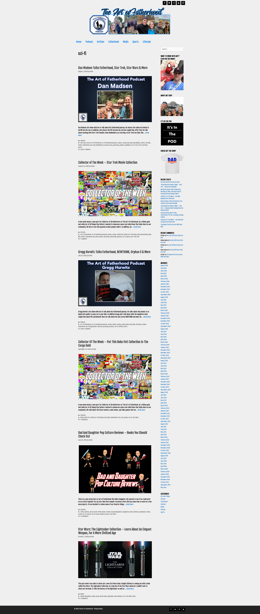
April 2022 (164, 403)
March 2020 (164, 469)
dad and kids (144, 234)
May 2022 (163, 400)
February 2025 (165, 313)
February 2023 (165, 376)
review (148, 512)
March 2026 (164, 279)
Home (78, 41)
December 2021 (165, 413)
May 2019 (163, 487)
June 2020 (164, 461)
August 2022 (164, 392)
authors (86, 512)
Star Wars (145, 145)
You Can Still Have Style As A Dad (170, 182)
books (114, 324)
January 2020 (165, 474)
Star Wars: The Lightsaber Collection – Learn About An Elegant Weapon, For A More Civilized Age (114, 531)
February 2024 (165, 345)
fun (91, 145)
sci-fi (132, 145)
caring (124, 143)
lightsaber (110, 596)
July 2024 (163, 331)
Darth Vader (103, 596)
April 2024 (164, 339)
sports (107, 514)
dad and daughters (116, 512)
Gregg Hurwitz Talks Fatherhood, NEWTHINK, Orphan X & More (114, 252)
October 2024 (165, 324)
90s (84, 143)
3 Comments (84, 420)
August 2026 (164, 265)
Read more (137, 227)
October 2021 (165, 419)
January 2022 (165, 411)
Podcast (89, 41)
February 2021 (165, 440)
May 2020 (163, 464)
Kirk (97, 237)
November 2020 (165, 448)
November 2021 (165, 416)
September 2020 (166, 453)
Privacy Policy (98, 609)
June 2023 (164, 366)
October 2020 (165, 450)
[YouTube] (178, 3)
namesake (142, 512)
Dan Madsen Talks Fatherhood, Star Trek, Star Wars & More (113, 68)
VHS (138, 237)
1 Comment (83, 239)
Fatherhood (113, 41)
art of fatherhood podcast (109, 143)
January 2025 (165, 316)
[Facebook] (165, 3)
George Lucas (108, 145)
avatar (92, 512)
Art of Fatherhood (95, 143)
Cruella (108, 512)
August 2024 (164, 329)
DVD (79, 237)
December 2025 (165, 287)
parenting (116, 145)
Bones (110, 234)
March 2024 (164, 342)
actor (88, 143)
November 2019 (165, 479)
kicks (131, 512)
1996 (82, 512)
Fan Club (147, 143)
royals (80, 514)
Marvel (100, 326)
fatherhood (86, 145)
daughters (126, 512)
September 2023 (166, 358)
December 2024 (165, 318)
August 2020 (164, 456)
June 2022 (164, 397)
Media (125, 41)
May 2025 (163, 305)
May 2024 (163, 337)
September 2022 (165, 390)
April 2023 (164, 371)
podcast (122, 145)
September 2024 (166, 326)
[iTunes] (183, 3)
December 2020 (165, 445)
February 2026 (165, 281)
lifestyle (136, 512)
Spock (128, 237)
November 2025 (165, 289)
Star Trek (138, 145)
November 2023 (165, 353)
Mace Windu (117, 596)
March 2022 (164, 405)
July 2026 (163, 268)
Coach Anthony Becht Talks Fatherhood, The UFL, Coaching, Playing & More (172, 215)
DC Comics (139, 324)
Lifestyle (147, 41)
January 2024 (165, 347)
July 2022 (163, 395)
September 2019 (165, 485)
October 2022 (165, 387)
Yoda (134, 596)
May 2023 (163, 368)
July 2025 (163, 300)
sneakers (102, 514)
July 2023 (163, 363)
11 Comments (84, 516)
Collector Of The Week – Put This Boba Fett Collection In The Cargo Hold (113, 343)
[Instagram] (174, 3)
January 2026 (165, 284)
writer (80, 147)
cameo (120, 143)
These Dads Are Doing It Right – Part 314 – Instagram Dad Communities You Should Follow (172, 208)
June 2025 (164, 302)
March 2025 (164, 310)
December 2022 (165, 382)
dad (128, 143)
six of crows (95, 514)
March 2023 (164, 374)
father (80, 145)
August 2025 (164, 297)
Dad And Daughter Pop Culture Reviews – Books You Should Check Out (112, 434)
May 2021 (163, 432)
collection (120, 234)
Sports (135, 41)
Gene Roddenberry (98, 145)
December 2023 (165, 350)
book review (97, 512)
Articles (100, 41)
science (89, 514)
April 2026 (164, 276)
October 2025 (165, 292)
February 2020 (165, 471)
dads (131, 143)
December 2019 (165, 477)
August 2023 (164, 361)
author (110, 324)
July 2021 (163, 427)
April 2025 (164, 308)
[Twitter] (169, 3)
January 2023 (165, 379)
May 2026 (163, 273)
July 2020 (163, 458)
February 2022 (165, 408)
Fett (119, 417)
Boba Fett (87, 417)
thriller (121, 326)
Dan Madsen (136, 143)
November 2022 (165, 384)
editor (143, 143)
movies (101, 237)
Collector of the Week (130, 234)
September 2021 (165, 421)
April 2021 (164, 434)
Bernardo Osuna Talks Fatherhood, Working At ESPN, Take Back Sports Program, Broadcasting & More (171, 192)
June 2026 (164, 271)
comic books (125, 324)
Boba (81, 417)
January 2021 (165, 442)
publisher (128, 145)
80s (81, 143)
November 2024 (165, 321)
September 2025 (165, 294)
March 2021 (164, 437)
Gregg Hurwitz (92, 326)
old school (106, 237)
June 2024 (164, 334)
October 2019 (165, 482)
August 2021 (164, 424)
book (97, 596)
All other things (165, 496)
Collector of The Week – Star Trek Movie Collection (108, 162)
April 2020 (164, 466)
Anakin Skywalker (85, 596)
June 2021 (164, 429)
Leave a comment (85, 149)
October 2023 (165, 355)
